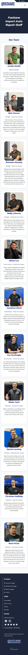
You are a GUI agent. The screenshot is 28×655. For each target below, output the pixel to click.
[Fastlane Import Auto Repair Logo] (8, 4)
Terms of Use (7, 603)
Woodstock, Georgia (11, 586)
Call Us (8, 592)
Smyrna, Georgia (10, 583)
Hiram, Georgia (10, 589)
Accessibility (7, 600)
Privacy (6, 607)
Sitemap (6, 610)
